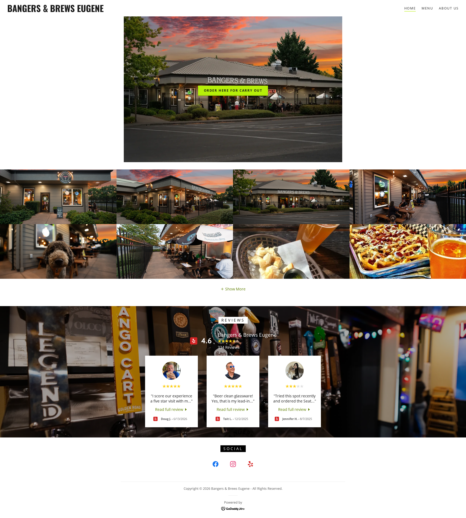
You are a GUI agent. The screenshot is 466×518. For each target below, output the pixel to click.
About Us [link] (449, 8)
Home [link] (410, 8)
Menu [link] (427, 8)
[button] (233, 289)
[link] (72, 10)
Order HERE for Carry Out (233, 90)
